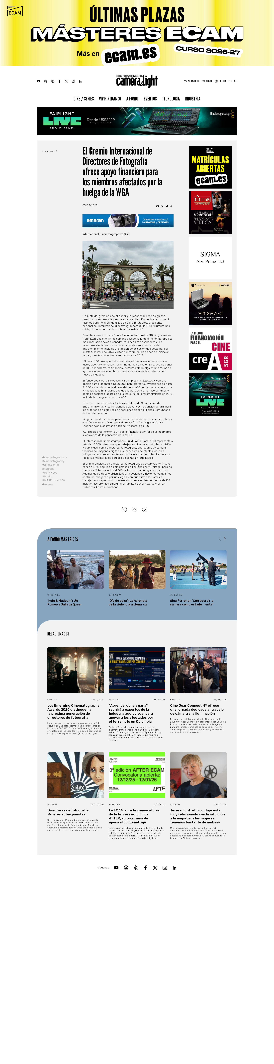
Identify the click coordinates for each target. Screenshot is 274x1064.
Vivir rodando (110, 98)
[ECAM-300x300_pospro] (210, 167)
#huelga (47, 476)
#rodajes (47, 484)
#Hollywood (49, 472)
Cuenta (222, 81)
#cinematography (53, 461)
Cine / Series (83, 98)
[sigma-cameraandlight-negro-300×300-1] (210, 258)
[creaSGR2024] (210, 348)
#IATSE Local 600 (53, 480)
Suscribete (193, 81)
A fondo (132, 98)
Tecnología (171, 98)
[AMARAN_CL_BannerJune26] (128, 220)
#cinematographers (54, 457)
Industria (192, 98)
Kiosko (209, 81)
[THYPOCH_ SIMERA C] (210, 303)
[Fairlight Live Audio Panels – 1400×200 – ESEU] (137, 121)
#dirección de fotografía (51, 466)
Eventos (150, 98)
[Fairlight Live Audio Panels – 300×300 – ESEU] (210, 394)
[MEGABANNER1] (137, 33)
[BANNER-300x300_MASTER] (210, 212)
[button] (225, 539)
